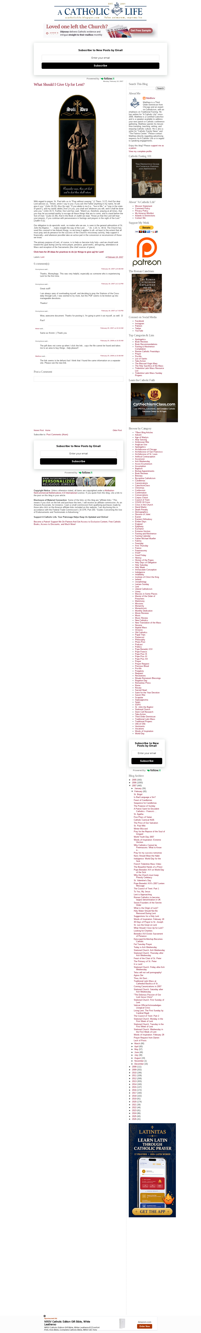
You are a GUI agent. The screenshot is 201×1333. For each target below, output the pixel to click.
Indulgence (140, 572)
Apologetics (140, 339)
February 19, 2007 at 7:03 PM (112, 311)
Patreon (138, 326)
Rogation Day (141, 680)
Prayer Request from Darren (146, 1038)
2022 (134, 1107)
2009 (134, 1070)
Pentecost (139, 637)
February (138, 791)
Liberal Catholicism (143, 589)
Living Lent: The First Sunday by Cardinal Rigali (148, 1011)
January (138, 788)
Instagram (139, 323)
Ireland (138, 579)
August (137, 1058)
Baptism (139, 468)
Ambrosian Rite (142, 442)
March (137, 1043)
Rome (137, 685)
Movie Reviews (142, 613)
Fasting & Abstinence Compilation (145, 347)
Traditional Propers (143, 721)
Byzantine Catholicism (145, 478)
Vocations (139, 728)
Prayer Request (142, 664)
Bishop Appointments (144, 471)
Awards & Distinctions (145, 215)
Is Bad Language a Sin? (145, 797)
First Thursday (141, 546)
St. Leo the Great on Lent (145, 925)
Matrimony (140, 601)
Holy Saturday (141, 565)
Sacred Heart (141, 690)
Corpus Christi (141, 497)
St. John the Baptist (144, 707)
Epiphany (139, 526)
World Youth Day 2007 (144, 837)
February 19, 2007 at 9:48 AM (112, 269)
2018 (134, 1096)
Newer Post (39, 430)
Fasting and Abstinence (145, 533)
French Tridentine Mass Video (147, 864)
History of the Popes (144, 560)
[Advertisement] (141, 1265)
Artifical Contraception (145, 456)
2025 (134, 1116)
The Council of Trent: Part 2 (146, 1016)
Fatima (138, 541)
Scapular (139, 697)
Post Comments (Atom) (57, 434)
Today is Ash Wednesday (145, 947)
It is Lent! (138, 964)
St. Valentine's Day (142, 880)
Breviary (139, 476)
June (136, 1052)
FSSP (138, 553)
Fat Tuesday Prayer (143, 944)
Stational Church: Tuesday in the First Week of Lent (149, 1025)
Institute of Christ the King (147, 577)
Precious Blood (142, 666)
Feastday (139, 543)
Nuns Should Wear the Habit (147, 856)
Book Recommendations (146, 344)
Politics (138, 647)
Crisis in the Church (144, 505)
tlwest (37, 328)
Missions (139, 603)
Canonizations (141, 483)
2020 (134, 1101)
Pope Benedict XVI (143, 649)
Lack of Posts (140, 1040)
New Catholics (141, 620)
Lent (42, 257)
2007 (134, 785)
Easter (138, 517)
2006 (134, 782)
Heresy (138, 558)
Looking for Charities (143, 931)
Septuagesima (141, 700)
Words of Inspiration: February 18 (149, 919)
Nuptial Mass (141, 627)
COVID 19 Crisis (142, 502)
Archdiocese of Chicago (146, 449)
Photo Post (140, 642)
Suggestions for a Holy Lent (146, 916)
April (136, 1046)
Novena (138, 625)
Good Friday (140, 555)
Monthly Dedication (143, 611)
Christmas (139, 488)
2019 (134, 1099)
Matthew (38, 356)
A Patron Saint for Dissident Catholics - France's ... (146, 810)
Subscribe (100, 65)
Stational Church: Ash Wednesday (149, 950)
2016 (134, 1090)
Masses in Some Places (146, 594)
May (136, 1049)
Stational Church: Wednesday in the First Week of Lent (148, 1030)
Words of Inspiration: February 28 (149, 1035)
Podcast (139, 644)
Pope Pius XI (141, 656)
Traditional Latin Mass (145, 719)
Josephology (141, 582)
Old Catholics (141, 632)
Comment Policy (142, 208)
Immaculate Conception (146, 570)
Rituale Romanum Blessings (148, 678)
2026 (134, 1119)
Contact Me (140, 218)
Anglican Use (141, 444)
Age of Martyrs (142, 437)
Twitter (138, 328)
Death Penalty (141, 509)
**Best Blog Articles (144, 432)
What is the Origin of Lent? (146, 908)
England (138, 524)
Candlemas (140, 480)
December (139, 1064)
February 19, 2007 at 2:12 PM (112, 284)
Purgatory (139, 671)
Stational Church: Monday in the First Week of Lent (148, 1020)
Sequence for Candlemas (145, 803)
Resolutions (140, 675)
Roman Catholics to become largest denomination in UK (147, 898)
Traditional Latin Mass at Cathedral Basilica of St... (147, 982)
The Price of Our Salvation (146, 823)
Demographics (141, 512)
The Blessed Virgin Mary (146, 363)
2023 (134, 1110)
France (138, 548)
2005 (134, 780)
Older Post (117, 430)
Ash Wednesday (142, 461)
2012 (134, 1078)
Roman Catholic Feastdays (147, 351)
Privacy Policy (141, 211)
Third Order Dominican (145, 716)
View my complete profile (140, 151)
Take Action (140, 361)
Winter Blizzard (141, 829)
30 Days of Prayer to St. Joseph (148, 922)
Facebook (139, 321)
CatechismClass (142, 485)
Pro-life (138, 356)
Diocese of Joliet (142, 514)
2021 (134, 1104)
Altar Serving (141, 440)
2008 (134, 1067)
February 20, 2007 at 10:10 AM (111, 328)
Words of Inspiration (144, 731)
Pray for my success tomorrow (148, 853)
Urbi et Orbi (140, 724)
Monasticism (141, 608)
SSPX (138, 705)
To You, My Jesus (142, 891)
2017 (134, 1093)
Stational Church (142, 709)
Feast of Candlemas (143, 800)
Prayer (138, 354)
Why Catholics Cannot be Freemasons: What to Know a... (147, 847)
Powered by (93, 78)
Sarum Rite (140, 695)
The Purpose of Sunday (144, 806)
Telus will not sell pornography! (148, 972)
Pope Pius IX (141, 654)
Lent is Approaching (143, 894)
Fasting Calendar (142, 536)
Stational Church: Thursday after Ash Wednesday (148, 954)
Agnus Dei (138, 975)
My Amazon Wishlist (144, 213)
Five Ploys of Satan (143, 817)
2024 (134, 1113)
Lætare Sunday (142, 584)
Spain (137, 702)
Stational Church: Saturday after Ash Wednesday (148, 990)
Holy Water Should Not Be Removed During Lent (146, 912)
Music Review (141, 618)
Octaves (139, 630)
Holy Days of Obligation (146, 562)
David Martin (141, 507)
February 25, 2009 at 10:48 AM (111, 356)
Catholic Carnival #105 (144, 820)
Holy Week (140, 567)
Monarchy (139, 606)
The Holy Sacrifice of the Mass (149, 366)
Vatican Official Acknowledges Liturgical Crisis (147, 1006)
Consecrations (141, 495)
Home (47, 430)
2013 (134, 1081)
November (139, 1061)
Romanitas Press (143, 683)
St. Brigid (138, 794)
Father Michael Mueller (145, 538)
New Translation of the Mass (148, 623)
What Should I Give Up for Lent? (59, 84)
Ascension (140, 459)
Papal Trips (140, 635)
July (136, 1055)
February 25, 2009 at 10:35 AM (111, 340)
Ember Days (140, 521)
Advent (138, 435)
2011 (134, 1075)
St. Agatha (138, 814)
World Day (139, 733)
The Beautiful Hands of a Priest (148, 867)
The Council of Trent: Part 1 (146, 888)
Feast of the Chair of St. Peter (147, 958)
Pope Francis (141, 652)
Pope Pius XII (141, 659)
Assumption (140, 466)
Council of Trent (142, 500)
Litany (138, 591)
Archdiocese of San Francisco (149, 452)
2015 (134, 1087)
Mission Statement (143, 206)
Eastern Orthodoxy (143, 519)
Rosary (138, 688)
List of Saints (141, 358)
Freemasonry (141, 550)
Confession (140, 490)
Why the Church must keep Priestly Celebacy (146, 876)
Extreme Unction (142, 531)
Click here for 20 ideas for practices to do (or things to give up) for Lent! (69, 252)
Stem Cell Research (144, 712)
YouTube (139, 331)
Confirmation (141, 493)
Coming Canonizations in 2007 (147, 986)
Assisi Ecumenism (143, 464)
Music (138, 615)
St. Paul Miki (140, 826)
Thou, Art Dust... (141, 978)
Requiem (139, 673)
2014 (134, 1084)
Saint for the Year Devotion (147, 692)
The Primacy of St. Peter (145, 961)
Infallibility (139, 574)
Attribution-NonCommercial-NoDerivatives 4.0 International (74, 491)
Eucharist (139, 529)
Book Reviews (141, 342)
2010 (134, 1072)
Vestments (140, 726)
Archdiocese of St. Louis (146, 454)
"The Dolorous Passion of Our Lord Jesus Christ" (147, 996)
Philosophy (140, 639)
